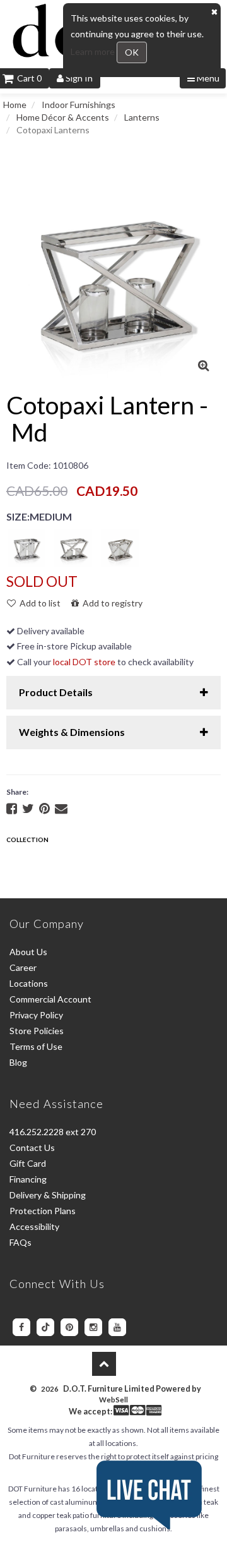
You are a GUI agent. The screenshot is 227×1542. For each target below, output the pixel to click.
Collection (27, 839)
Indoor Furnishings (78, 104)
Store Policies (36, 1030)
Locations (28, 983)
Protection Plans (42, 1210)
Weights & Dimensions (72, 732)
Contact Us (32, 1147)
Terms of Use (35, 1046)
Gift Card (27, 1163)
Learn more (94, 51)
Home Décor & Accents (62, 117)
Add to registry (111, 603)
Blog (18, 1062)
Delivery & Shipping (47, 1195)
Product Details (56, 692)
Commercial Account (50, 999)
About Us (28, 951)
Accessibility (34, 1226)
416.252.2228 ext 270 (52, 1131)
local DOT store (84, 661)
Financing (28, 1179)
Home (14, 104)
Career (23, 967)
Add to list (38, 603)
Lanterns (142, 117)
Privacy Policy (36, 1014)
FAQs (20, 1242)
